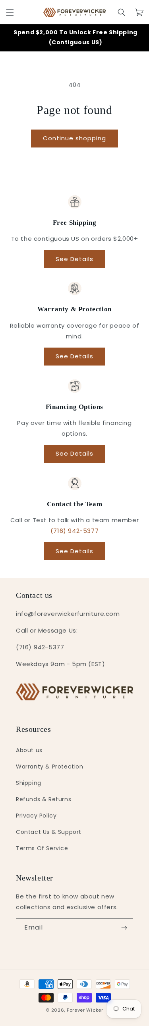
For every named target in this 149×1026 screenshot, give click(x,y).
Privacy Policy (36, 816)
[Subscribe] (124, 927)
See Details (74, 259)
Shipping (28, 783)
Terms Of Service (42, 848)
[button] (10, 12)
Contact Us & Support (48, 832)
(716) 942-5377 (74, 531)
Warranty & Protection (49, 766)
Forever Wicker (85, 1010)
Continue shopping (74, 138)
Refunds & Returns (43, 799)
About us (29, 750)
